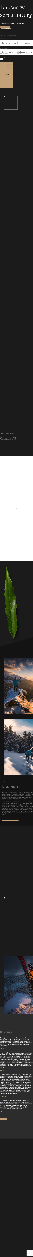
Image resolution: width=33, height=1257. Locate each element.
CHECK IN (3, 39)
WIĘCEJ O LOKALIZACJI (10, 820)
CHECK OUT (4, 48)
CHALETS (5, 26)
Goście (2, 57)
